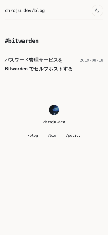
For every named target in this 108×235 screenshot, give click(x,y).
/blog (32, 135)
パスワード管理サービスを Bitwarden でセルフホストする (39, 64)
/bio (52, 135)
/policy (73, 135)
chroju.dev (54, 122)
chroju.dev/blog (25, 10)
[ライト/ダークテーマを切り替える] (97, 11)
